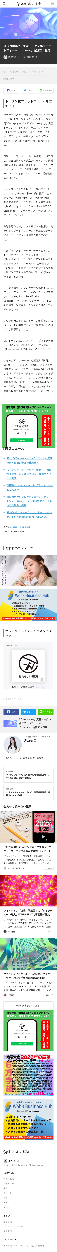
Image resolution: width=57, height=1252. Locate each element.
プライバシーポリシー (13, 1226)
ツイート (30, 90)
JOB (5, 1197)
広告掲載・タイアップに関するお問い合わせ (23, 1245)
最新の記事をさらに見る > (28, 1005)
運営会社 (7, 1221)
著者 (5, 1202)
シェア (13, 90)
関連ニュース (10, 78)
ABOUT (6, 1207)
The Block (24, 526)
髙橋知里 (30, 740)
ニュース (21, 57)
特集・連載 (8, 1178)
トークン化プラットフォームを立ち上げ (23, 72)
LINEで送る (47, 90)
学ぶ (5, 1188)
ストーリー (8, 1183)
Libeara (13, 526)
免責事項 (7, 1231)
